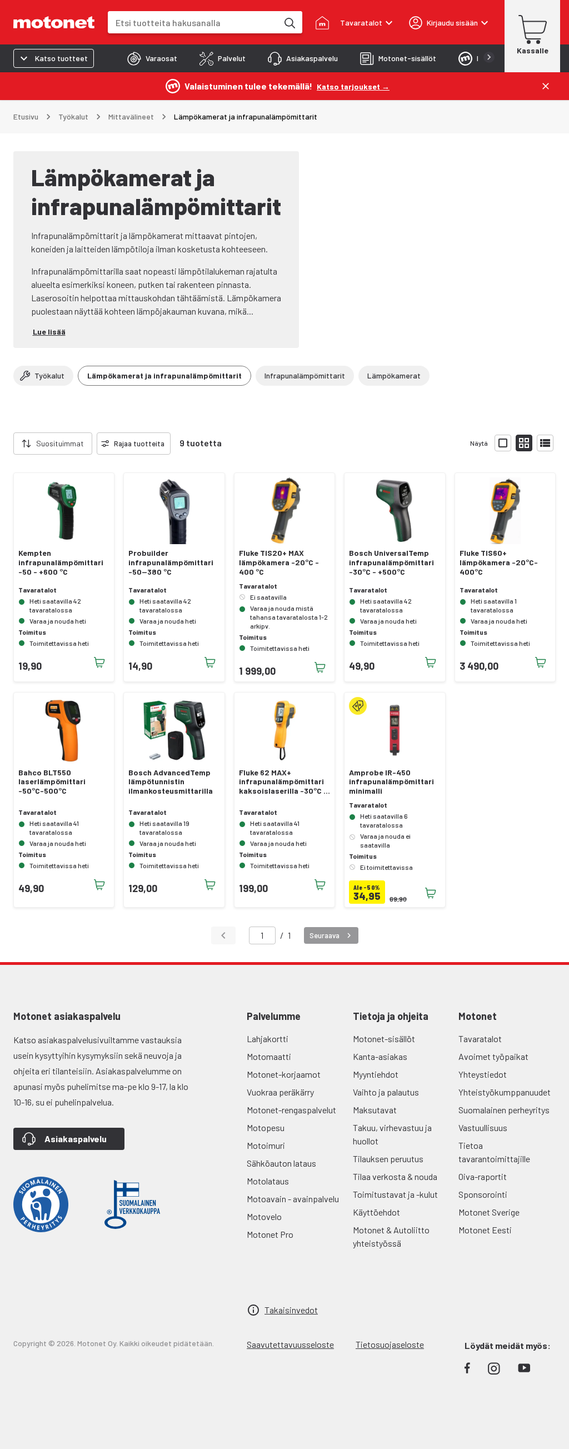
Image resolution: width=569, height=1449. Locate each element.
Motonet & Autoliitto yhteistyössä (391, 1236)
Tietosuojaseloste (390, 1344)
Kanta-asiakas (380, 1056)
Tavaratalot (480, 1038)
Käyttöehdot (376, 1212)
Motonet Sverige (489, 1212)
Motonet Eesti (485, 1229)
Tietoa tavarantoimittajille (494, 1152)
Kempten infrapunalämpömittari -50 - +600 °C (60, 562)
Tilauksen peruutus (388, 1158)
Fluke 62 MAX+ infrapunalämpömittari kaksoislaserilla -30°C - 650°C (283, 782)
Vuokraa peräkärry (280, 1092)
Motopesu (265, 1127)
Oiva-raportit (482, 1176)
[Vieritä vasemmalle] (6, 443)
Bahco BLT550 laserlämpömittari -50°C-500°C (52, 782)
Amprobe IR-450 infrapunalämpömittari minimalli (391, 782)
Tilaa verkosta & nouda (395, 1176)
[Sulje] (545, 86)
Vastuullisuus (482, 1127)
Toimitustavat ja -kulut (395, 1194)
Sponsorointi (482, 1194)
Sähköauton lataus (281, 1163)
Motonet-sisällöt (384, 1038)
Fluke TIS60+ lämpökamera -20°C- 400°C (499, 562)
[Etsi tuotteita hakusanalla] (289, 22)
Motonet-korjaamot (284, 1074)
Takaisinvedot (291, 1309)
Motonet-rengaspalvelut (291, 1109)
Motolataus (268, 1181)
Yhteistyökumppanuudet (504, 1092)
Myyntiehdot (375, 1074)
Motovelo (264, 1216)
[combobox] (193, 22)
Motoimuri (266, 1145)
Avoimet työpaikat (493, 1056)
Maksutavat (375, 1109)
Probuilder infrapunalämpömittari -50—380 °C (170, 562)
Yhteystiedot (482, 1074)
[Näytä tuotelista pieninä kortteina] (524, 443)
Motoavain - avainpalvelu (293, 1198)
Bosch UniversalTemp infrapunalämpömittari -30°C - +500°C (391, 562)
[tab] (152, 58)
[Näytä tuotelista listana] (545, 443)
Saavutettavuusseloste (290, 1344)
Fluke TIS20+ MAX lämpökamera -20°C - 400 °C (279, 562)
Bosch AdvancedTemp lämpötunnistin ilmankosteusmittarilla (170, 782)
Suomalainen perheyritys (504, 1109)
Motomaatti (269, 1056)
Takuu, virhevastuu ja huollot (392, 1134)
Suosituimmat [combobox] (60, 443)
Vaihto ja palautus (386, 1092)
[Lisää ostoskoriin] (99, 662)
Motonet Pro (270, 1234)
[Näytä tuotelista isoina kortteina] (503, 443)
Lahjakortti (267, 1038)
